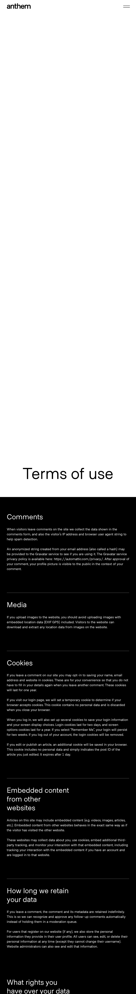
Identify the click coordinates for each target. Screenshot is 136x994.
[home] (19, 6)
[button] (126, 7)
